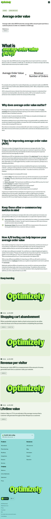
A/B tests (15, 261)
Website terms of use (4, 505)
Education (29, 459)
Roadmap (3, 452)
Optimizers (3, 477)
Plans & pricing (4, 449)
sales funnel (35, 156)
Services (3, 463)
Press (2, 481)
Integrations (4, 456)
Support (28, 456)
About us (3, 470)
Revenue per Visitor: (10, 225)
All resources (30, 445)
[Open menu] (49, 2)
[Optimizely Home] (6, 2)
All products (4, 445)
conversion (6, 262)
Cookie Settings (4, 516)
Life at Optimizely (5, 474)
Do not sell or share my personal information (8, 514)
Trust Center (3, 510)
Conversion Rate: (9, 219)
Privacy (2, 507)
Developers (29, 452)
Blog (28, 449)
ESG (2, 512)
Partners (3, 459)
